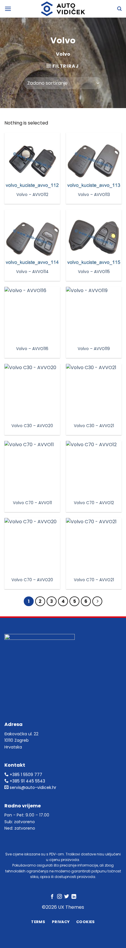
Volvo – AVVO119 (94, 349)
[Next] (97, 601)
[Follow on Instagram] (59, 896)
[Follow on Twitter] (66, 896)
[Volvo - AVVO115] (94, 237)
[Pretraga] (119, 8)
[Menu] (7, 8)
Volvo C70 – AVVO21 (94, 580)
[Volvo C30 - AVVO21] (94, 392)
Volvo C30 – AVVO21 (94, 426)
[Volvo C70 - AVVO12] (94, 469)
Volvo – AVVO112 (32, 194)
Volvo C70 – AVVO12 (94, 503)
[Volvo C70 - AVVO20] (32, 546)
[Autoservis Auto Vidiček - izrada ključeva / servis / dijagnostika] (63, 9)
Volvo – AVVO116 (32, 349)
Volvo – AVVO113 (94, 194)
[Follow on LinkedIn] (73, 896)
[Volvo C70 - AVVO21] (94, 546)
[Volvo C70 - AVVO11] (32, 469)
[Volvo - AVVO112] (32, 160)
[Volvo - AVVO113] (94, 160)
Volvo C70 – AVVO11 (32, 503)
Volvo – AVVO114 (32, 271)
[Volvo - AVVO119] (94, 314)
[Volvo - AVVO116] (32, 314)
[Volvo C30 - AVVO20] (32, 392)
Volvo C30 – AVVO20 (32, 426)
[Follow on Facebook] (52, 896)
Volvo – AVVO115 (94, 271)
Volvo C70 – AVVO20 (32, 580)
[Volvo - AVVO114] (32, 237)
